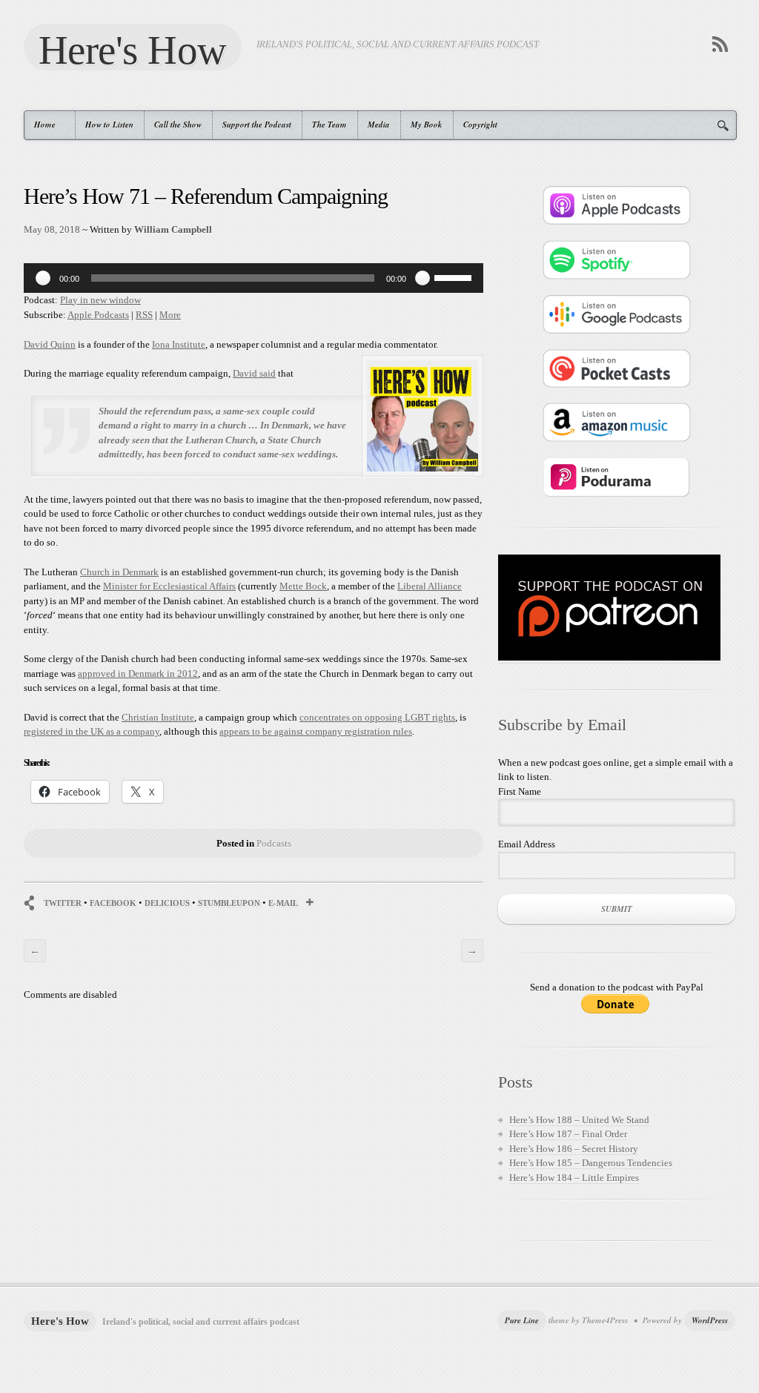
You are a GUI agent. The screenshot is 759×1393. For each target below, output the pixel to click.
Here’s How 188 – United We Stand (579, 1119)
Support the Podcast (256, 124)
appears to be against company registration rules (315, 731)
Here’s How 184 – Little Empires (574, 1177)
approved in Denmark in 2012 (138, 673)
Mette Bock (303, 586)
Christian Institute (158, 717)
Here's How (133, 48)
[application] (253, 278)
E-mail (283, 903)
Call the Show (178, 124)
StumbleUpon (229, 903)
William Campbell (173, 229)
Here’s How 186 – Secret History (573, 1148)
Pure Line (522, 1320)
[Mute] (422, 278)
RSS (144, 314)
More (170, 314)
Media (379, 124)
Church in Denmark (119, 572)
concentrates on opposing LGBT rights (377, 717)
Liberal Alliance (429, 586)
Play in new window (100, 299)
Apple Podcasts (98, 314)
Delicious (167, 903)
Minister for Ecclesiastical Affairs (169, 586)
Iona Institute (178, 344)
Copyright (480, 124)
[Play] (43, 278)
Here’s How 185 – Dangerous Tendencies (590, 1162)
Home (40, 124)
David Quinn (50, 344)
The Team (329, 124)
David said (254, 373)
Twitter (63, 903)
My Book (427, 124)
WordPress (710, 1320)
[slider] (455, 276)
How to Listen (109, 124)
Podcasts (273, 843)
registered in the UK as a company (91, 731)
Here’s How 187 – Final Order (568, 1133)
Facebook (113, 903)
